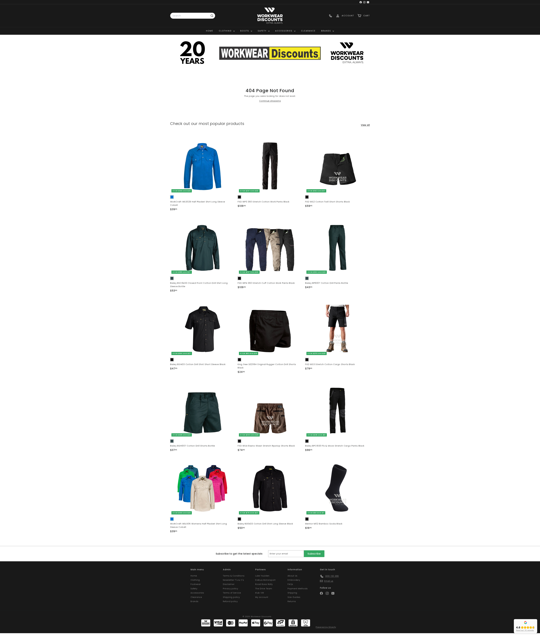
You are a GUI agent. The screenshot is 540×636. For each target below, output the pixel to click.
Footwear (196, 584)
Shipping (292, 592)
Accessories (284, 30)
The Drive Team (263, 588)
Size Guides (294, 597)
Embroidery (294, 580)
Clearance (308, 30)
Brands (326, 30)
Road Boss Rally (264, 584)
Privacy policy (230, 588)
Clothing (226, 30)
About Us (292, 575)
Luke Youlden (262, 575)
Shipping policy (231, 597)
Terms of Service (232, 592)
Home (209, 30)
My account (261, 597)
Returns (292, 601)
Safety (262, 30)
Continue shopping (270, 100)
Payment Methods (298, 588)
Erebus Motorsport (265, 580)
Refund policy (230, 601)
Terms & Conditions (234, 575)
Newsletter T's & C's (233, 580)
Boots (245, 30)
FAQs (290, 584)
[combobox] (192, 16)
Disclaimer (229, 584)
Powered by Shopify (326, 627)
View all (365, 125)
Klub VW (259, 592)
